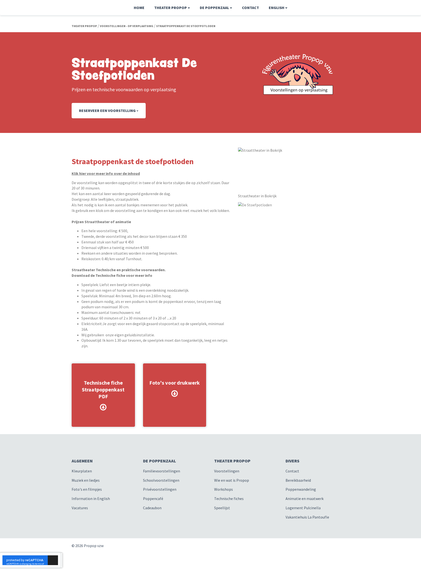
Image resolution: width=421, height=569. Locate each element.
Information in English (91, 498)
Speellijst (222, 507)
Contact (250, 7)
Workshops (223, 489)
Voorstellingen (226, 471)
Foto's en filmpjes (87, 489)
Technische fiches (229, 498)
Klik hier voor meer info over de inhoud (106, 173)
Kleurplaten (82, 471)
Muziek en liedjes (86, 480)
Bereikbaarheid (298, 480)
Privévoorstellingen (159, 489)
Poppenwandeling (301, 489)
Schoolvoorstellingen (161, 480)
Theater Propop (84, 26)
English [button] (277, 7)
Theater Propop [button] (171, 7)
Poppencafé (153, 498)
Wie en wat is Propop (231, 480)
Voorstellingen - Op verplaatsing (126, 26)
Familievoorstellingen (161, 471)
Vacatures (80, 507)
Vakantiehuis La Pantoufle (307, 517)
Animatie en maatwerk (305, 498)
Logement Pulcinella (303, 507)
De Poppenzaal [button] (215, 7)
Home (139, 7)
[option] (294, 205)
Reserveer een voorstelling (107, 110)
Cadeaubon (152, 507)
